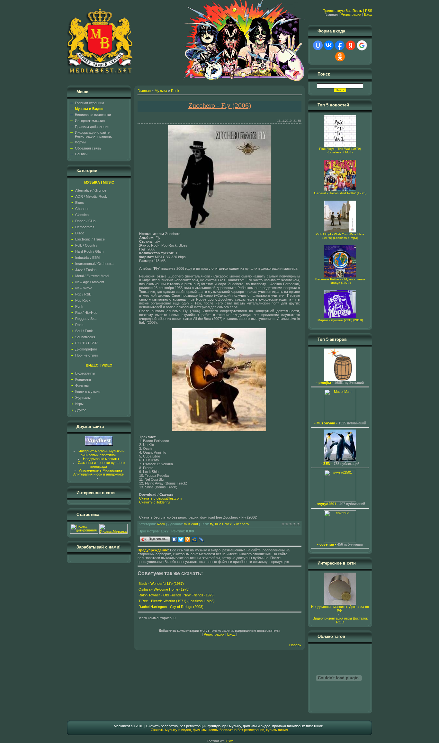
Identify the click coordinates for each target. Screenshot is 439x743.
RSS (368, 11)
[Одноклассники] (187, 539)
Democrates (84, 227)
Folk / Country (86, 245)
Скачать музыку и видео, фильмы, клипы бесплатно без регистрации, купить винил (219, 730)
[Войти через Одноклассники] (340, 56)
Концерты (83, 379)
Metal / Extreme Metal (92, 276)
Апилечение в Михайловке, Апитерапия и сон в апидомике (98, 472)
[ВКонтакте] (174, 539)
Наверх (295, 645)
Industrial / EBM (87, 257)
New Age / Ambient (89, 282)
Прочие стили (86, 355)
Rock (79, 325)
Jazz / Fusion (85, 270)
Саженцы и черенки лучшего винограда (101, 464)
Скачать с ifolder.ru (154, 502)
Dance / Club (85, 221)
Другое (80, 410)
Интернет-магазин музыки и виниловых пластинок (101, 453)
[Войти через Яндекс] (350, 45)
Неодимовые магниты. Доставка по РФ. (340, 608)
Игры (79, 404)
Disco (79, 233)
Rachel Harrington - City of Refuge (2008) (171, 607)
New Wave (83, 288)
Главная (144, 91)
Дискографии (86, 349)
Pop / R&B (83, 294)
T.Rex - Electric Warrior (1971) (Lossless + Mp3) (177, 601)
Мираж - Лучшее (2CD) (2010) (340, 320)
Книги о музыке (87, 392)
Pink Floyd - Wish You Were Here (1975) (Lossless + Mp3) (340, 236)
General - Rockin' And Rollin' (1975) (340, 193)
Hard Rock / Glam (89, 251)
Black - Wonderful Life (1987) (161, 583)
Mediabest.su (124, 726)
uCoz (229, 741)
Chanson (82, 209)
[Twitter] (181, 539)
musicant (191, 524)
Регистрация (351, 14)
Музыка (161, 91)
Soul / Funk (84, 331)
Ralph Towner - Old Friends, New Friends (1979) (177, 595)
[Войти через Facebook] (340, 45)
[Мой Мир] (194, 539)
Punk (79, 306)
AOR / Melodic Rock (91, 196)
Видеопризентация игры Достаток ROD (340, 620)
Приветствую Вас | (344, 11)
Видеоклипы (85, 373)
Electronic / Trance (90, 239)
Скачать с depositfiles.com (160, 498)
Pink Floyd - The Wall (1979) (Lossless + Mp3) (340, 150)
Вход (368, 14)
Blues (79, 202)
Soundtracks (85, 337)
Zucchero (241, 524)
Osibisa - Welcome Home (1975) (164, 589)
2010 (139, 726)
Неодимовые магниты (101, 459)
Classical (82, 215)
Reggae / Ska (85, 319)
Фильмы (82, 385)
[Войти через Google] (362, 45)
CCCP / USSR (86, 343)
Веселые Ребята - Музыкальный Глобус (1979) (340, 281)
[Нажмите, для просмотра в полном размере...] (219, 227)
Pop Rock (83, 300)
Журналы (83, 398)
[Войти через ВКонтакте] (329, 45)
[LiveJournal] (201, 539)
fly (211, 524)
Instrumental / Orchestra (94, 264)
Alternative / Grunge (90, 190)
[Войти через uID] (318, 45)
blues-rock (223, 524)
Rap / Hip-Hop (86, 312)
